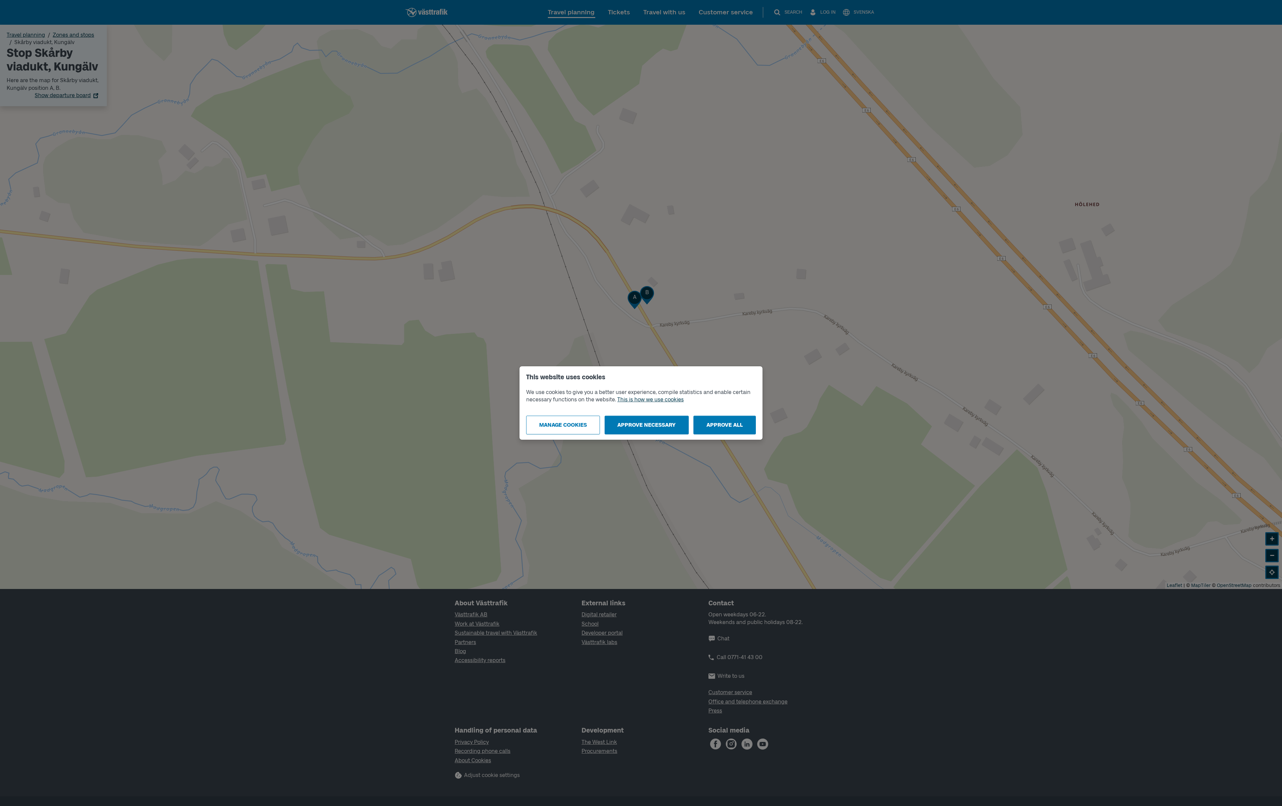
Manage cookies (563, 425)
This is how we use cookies (650, 399)
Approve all (724, 425)
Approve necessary (646, 425)
